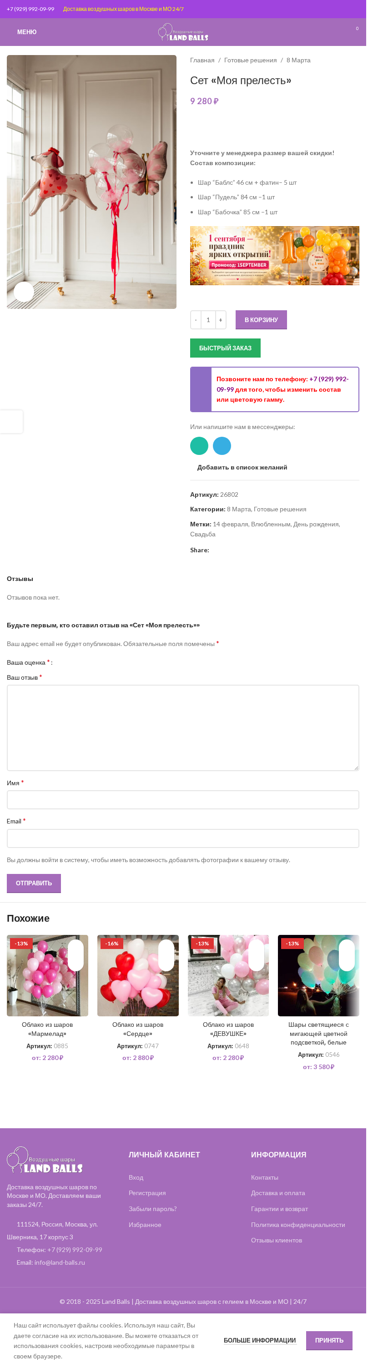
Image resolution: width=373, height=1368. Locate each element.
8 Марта (299, 60)
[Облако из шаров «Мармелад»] (47, 975)
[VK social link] (247, 550)
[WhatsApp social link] (199, 446)
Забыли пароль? (153, 1208)
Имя (15, 782)
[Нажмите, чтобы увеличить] (24, 292)
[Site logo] (183, 31)
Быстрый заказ (225, 348)
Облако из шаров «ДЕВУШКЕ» (228, 1029)
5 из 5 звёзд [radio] (90, 662)
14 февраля (230, 524)
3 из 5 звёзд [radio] (76, 662)
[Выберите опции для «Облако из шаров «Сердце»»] (166, 963)
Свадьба (203, 534)
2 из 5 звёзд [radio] (69, 662)
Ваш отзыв (24, 676)
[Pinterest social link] (214, 550)
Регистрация (147, 1192)
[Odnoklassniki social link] (236, 550)
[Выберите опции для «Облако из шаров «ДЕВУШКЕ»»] (256, 963)
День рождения (316, 524)
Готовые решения (250, 60)
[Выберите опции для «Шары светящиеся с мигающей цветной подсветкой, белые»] (347, 963)
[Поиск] (336, 32)
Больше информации (260, 1340)
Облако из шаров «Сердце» (137, 1029)
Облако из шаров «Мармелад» (47, 1029)
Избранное (145, 1224)
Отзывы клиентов (276, 1240)
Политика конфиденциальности (298, 1224)
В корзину (261, 319)
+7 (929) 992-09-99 (30, 8)
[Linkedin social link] (225, 550)
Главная (202, 60)
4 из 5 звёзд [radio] (83, 662)
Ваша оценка (28, 662)
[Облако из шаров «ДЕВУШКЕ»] (228, 975)
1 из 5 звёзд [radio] (63, 662)
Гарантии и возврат (279, 1208)
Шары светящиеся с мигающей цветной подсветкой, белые (318, 1033)
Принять (329, 1340)
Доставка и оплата (278, 1192)
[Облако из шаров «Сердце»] (138, 975)
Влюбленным (271, 524)
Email (16, 820)
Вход (136, 1177)
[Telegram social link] (222, 446)
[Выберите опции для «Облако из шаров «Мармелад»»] (76, 963)
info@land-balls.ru (60, 1262)
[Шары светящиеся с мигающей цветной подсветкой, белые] (318, 975)
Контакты (264, 1177)
